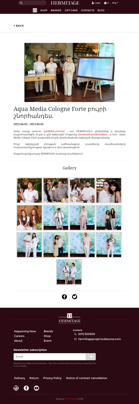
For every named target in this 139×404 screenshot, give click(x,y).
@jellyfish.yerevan (54, 131)
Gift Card (71, 10)
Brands (56, 10)
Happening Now (25, 331)
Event (48, 340)
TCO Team (70, 399)
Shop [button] (43, 10)
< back (19, 25)
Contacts (87, 10)
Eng (114, 3)
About (18, 340)
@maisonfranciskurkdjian (92, 134)
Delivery (19, 378)
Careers (19, 336)
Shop (47, 336)
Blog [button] (101, 10)
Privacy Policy (52, 378)
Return (34, 378)
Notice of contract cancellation (86, 378)
